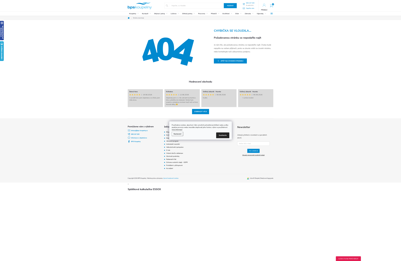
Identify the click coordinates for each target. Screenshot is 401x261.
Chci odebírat (253, 151)
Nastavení (177, 134)
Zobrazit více (200, 111)
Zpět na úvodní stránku (232, 61)
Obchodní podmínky (172, 156)
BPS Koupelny (136, 142)
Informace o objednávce (139, 138)
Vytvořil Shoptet (255, 178)
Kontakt (168, 135)
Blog (167, 132)
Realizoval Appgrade (266, 178)
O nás (168, 150)
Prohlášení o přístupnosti (174, 165)
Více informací (177, 130)
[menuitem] (134, 13)
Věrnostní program (172, 141)
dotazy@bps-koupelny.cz (139, 131)
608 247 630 (135, 134)
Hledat (230, 5)
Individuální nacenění (173, 144)
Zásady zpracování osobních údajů (253, 155)
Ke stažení (169, 168)
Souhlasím (223, 135)
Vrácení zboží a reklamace (174, 153)
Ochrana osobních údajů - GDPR (177, 162)
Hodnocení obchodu (200, 81)
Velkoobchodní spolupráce (174, 147)
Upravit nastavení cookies (170, 178)
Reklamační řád (171, 159)
